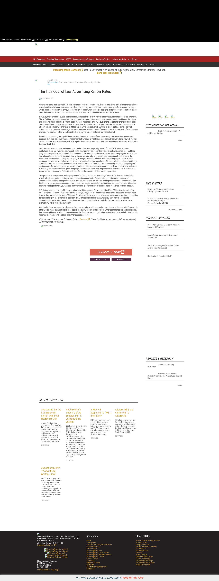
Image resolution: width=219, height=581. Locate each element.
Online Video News (93, 563)
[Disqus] (88, 300)
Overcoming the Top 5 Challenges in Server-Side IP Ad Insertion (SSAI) (51, 414)
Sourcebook (71, 40)
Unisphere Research (143, 565)
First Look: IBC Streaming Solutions (161, 189)
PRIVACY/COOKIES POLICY (46, 570)
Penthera (83, 219)
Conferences (142, 65)
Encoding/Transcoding (55, 59)
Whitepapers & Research (85, 65)
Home (45, 65)
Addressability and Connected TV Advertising (124, 412)
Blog (48, 84)
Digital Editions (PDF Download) (99, 545)
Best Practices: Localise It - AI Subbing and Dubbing (164, 132)
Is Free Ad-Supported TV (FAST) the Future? (100, 412)
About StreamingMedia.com (96, 567)
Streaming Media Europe (144, 561)
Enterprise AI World (142, 545)
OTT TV (68, 59)
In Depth (70, 65)
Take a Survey (130, 65)
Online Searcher (141, 555)
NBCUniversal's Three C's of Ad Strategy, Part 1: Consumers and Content (74, 415)
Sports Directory (55, 40)
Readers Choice (92, 559)
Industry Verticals (119, 59)
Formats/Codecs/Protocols (83, 59)
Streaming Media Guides (95, 557)
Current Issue (100, 259)
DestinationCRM (141, 542)
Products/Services (103, 59)
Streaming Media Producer (145, 563)
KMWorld (139, 553)
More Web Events (175, 210)
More (180, 140)
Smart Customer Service (144, 557)
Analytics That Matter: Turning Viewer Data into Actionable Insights (163, 199)
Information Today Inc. (45, 545)
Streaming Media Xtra (94, 551)
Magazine (91, 542)
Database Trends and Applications (148, 540)
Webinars (100, 65)
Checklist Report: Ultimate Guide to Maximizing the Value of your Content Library (165, 375)
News (61, 65)
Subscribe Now (108, 252)
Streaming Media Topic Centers (97, 553)
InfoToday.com (141, 549)
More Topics (132, 59)
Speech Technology (143, 559)
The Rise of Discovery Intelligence (161, 365)
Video (108, 65)
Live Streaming (39, 59)
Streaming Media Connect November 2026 (16, 40)
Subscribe (52, 65)
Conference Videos (93, 547)
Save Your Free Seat (107, 72)
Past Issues (121, 259)
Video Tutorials (91, 549)
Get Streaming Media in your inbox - (109, 578)
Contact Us (90, 569)
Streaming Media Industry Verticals (98, 555)
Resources (117, 65)
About (152, 65)
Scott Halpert (54, 82)
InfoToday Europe (142, 551)
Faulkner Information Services (146, 547)
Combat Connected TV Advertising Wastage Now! (50, 471)
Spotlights (90, 565)
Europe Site (40, 40)
